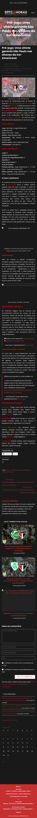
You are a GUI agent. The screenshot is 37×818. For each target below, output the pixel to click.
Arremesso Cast (16, 809)
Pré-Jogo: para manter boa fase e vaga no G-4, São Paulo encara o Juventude (18, 548)
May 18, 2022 (29, 345)
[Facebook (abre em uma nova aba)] (18, 5)
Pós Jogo (24, 796)
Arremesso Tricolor (18, 807)
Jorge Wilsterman (24, 470)
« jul (3, 762)
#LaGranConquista (25, 390)
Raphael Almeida (10, 64)
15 (32, 743)
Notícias (18, 789)
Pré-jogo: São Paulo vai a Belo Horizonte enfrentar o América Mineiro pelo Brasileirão (18, 581)
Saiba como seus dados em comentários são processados (18, 684)
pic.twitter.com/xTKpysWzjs (13, 392)
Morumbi (4, 472)
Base (28, 791)
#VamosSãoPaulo (28, 338)
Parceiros (12, 803)
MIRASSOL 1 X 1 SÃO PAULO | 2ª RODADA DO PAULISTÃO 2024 (18, 614)
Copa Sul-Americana (12, 470)
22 (32, 747)
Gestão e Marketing (18, 791)
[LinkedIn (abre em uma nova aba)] (22, 5)
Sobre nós (18, 802)
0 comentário (9, 73)
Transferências (15, 796)
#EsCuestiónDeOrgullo (11, 390)
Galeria (5, 803)
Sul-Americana (16, 70)
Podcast (18, 812)
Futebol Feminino (11, 794)
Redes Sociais (27, 809)
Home (18, 786)
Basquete (6, 809)
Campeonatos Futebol (12, 69)
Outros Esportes (24, 794)
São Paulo (11, 472)
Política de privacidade (24, 803)
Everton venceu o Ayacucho (11, 117)
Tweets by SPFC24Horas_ (10, 720)
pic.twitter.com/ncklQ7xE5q (15, 341)
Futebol (8, 791)
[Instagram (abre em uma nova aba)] (20, 5)
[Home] (2, 40)
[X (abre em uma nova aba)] (15, 5)
